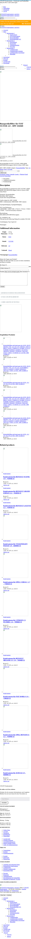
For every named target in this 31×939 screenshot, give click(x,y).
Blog (4, 7)
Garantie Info (6, 61)
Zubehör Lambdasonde (9, 869)
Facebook (2, 174)
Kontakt (5, 60)
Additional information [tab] (9, 180)
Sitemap (24, 889)
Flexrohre (12, 46)
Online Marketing (4, 890)
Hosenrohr (6, 875)
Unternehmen (6, 850)
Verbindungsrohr (7, 876)
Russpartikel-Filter (8, 870)
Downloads (6, 63)
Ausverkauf (6, 57)
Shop (4, 31)
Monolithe (12, 54)
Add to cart (3, 172)
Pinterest (22, 174)
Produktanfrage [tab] (7, 181)
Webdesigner (15, 890)
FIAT (5, 169)
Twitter (7, 174)
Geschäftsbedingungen (9, 842)
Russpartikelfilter (14, 37)
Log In (5, 11)
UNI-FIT (5, 30)
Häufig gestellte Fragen (9, 843)
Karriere (5, 852)
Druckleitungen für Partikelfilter (11, 878)
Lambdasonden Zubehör (16, 51)
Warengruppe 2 (11, 40)
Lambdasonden (14, 49)
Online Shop (6, 830)
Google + (17, 174)
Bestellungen (6, 834)
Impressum (6, 857)
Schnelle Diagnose (8, 840)
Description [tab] (6, 178)
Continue (9, 895)
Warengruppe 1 (11, 33)
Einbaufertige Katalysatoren (10, 866)
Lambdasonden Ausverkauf (17, 52)
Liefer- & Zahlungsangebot (10, 845)
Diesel (1, 169)
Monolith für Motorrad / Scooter (11, 879)
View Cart (3, 895)
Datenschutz (6, 859)
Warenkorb (6, 10)
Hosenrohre (13, 43)
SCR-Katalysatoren (15, 36)
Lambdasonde (7, 867)
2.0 (29, 168)
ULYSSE (9, 169)
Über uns (5, 58)
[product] (17, 341)
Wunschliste (6, 8)
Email (26, 174)
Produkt (2, 271)
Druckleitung (13, 42)
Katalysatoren (13, 34)
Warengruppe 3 (11, 48)
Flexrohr (5, 873)
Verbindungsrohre (14, 45)
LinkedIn (12, 174)
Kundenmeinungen (8, 853)
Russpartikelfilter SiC (15, 39)
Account (5, 831)
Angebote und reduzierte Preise (11, 864)
